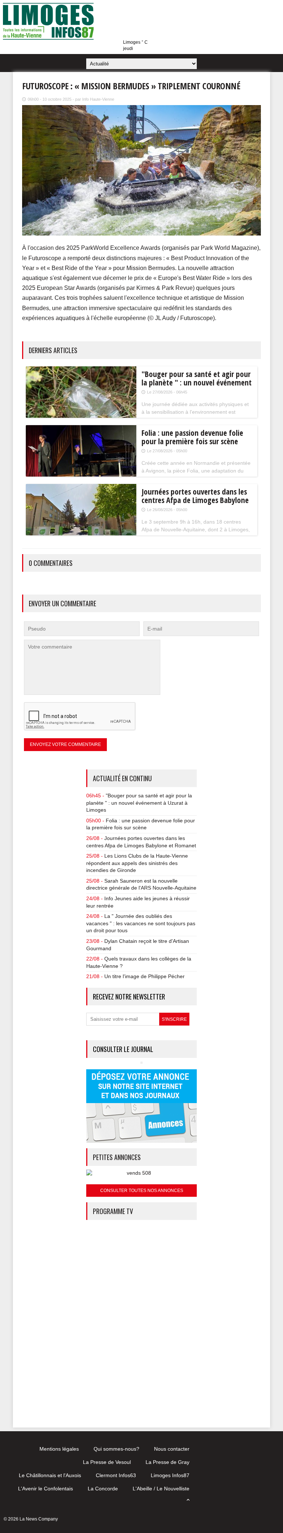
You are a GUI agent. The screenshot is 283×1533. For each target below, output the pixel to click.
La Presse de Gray (167, 1462)
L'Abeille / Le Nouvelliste (161, 1488)
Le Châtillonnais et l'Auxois (50, 1475)
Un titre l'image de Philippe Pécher (144, 976)
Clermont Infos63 (116, 1475)
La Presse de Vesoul (107, 1462)
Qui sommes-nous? (116, 1449)
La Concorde (103, 1488)
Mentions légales (59, 1449)
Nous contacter (171, 1449)
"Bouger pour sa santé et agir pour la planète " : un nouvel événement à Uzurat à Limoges (139, 803)
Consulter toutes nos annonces (141, 1190)
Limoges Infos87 (170, 1475)
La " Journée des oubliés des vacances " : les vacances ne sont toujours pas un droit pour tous (140, 923)
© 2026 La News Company (31, 1519)
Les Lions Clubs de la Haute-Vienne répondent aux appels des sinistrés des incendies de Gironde (137, 863)
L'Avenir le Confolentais (45, 1488)
